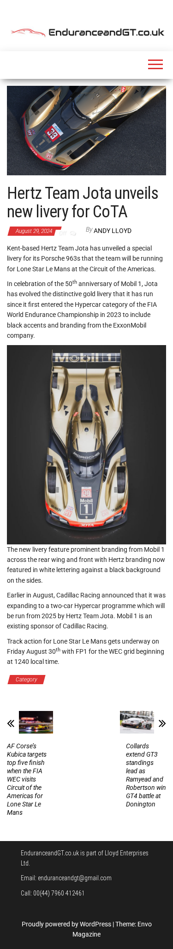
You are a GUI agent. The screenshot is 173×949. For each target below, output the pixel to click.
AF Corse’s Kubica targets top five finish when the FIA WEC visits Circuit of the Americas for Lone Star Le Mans (27, 779)
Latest (23, 689)
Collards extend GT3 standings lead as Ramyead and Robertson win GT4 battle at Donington (146, 775)
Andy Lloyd (112, 230)
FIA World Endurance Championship (100, 679)
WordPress (95, 924)
